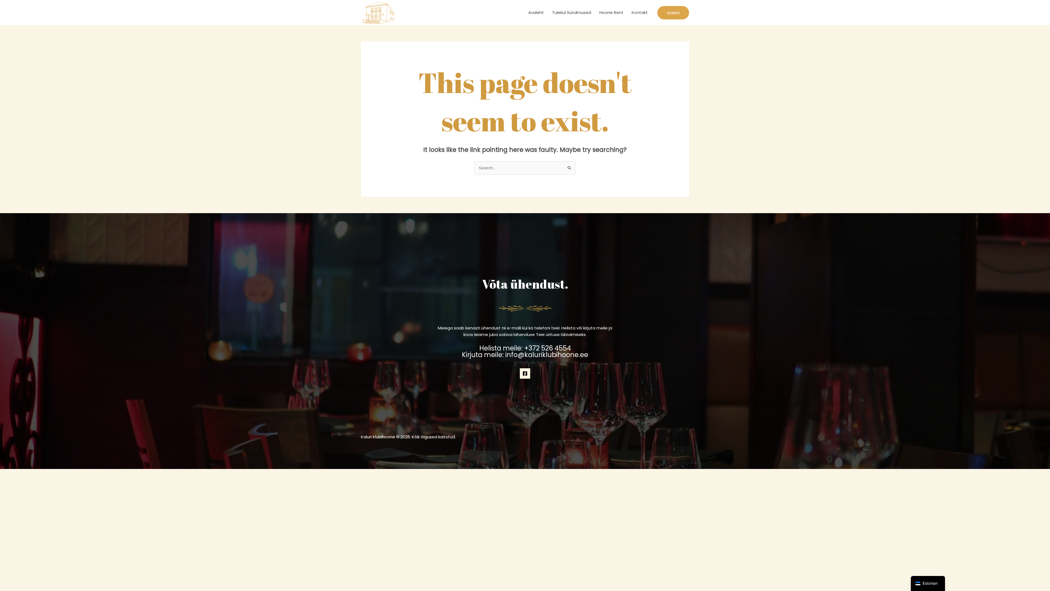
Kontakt (640, 12)
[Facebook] (525, 373)
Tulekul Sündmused (571, 12)
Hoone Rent (611, 12)
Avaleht (536, 12)
